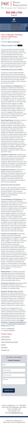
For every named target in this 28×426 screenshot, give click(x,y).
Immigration (4, 347)
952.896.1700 (14, 12)
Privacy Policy (6, 422)
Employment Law (6, 339)
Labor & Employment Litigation (9, 342)
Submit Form (8, 390)
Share (15, 45)
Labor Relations (5, 336)
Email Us (14, 15)
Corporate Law (5, 350)
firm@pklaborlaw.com (16, 413)
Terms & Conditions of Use (18, 422)
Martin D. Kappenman (14, 41)
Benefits (3, 344)
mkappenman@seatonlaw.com (17, 322)
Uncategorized (10, 328)
